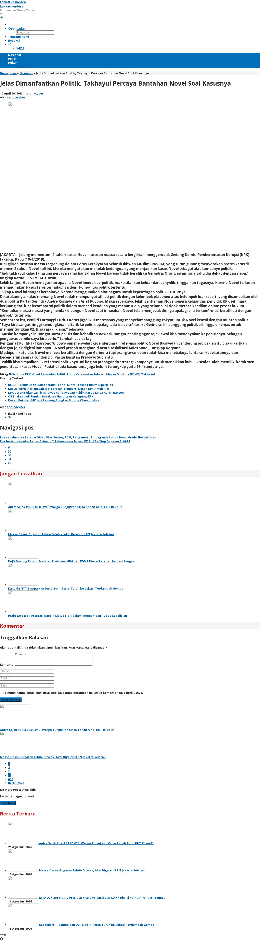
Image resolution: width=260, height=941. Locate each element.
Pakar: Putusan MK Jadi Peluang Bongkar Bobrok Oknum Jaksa (54, 400)
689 (10, 779)
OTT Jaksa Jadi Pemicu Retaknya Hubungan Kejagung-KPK (50, 396)
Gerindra (18, 374)
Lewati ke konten (13, 2)
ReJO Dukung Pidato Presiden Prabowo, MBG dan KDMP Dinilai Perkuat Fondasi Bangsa (71, 561)
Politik (61, 374)
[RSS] (9, 417)
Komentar (7, 664)
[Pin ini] (9, 456)
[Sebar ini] (9, 448)
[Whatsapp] (9, 463)
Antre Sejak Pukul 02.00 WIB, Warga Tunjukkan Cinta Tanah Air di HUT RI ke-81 (65, 507)
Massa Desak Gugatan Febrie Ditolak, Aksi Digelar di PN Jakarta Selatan (61, 534)
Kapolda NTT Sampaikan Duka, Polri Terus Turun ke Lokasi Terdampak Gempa (65, 588)
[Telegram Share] (9, 459)
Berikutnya (16, 783)
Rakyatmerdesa (11, 6)
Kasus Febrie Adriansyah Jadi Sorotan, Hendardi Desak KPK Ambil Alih (58, 389)
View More (8, 803)
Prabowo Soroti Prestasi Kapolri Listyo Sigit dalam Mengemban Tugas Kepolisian (67, 616)
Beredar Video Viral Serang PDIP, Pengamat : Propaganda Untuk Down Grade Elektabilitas (78, 437)
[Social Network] (9, 44)
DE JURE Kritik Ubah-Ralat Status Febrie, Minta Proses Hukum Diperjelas (60, 385)
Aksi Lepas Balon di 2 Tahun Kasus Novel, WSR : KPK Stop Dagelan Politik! (65, 441)
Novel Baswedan (43, 374)
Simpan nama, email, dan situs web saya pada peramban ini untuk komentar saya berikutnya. (74, 693)
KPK (28, 374)
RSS (21, 48)
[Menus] (1, 14)
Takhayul (148, 374)
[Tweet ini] (9, 452)
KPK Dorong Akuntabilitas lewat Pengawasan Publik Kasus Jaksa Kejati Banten (66, 392)
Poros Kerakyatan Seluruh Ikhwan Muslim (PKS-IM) (103, 374)
